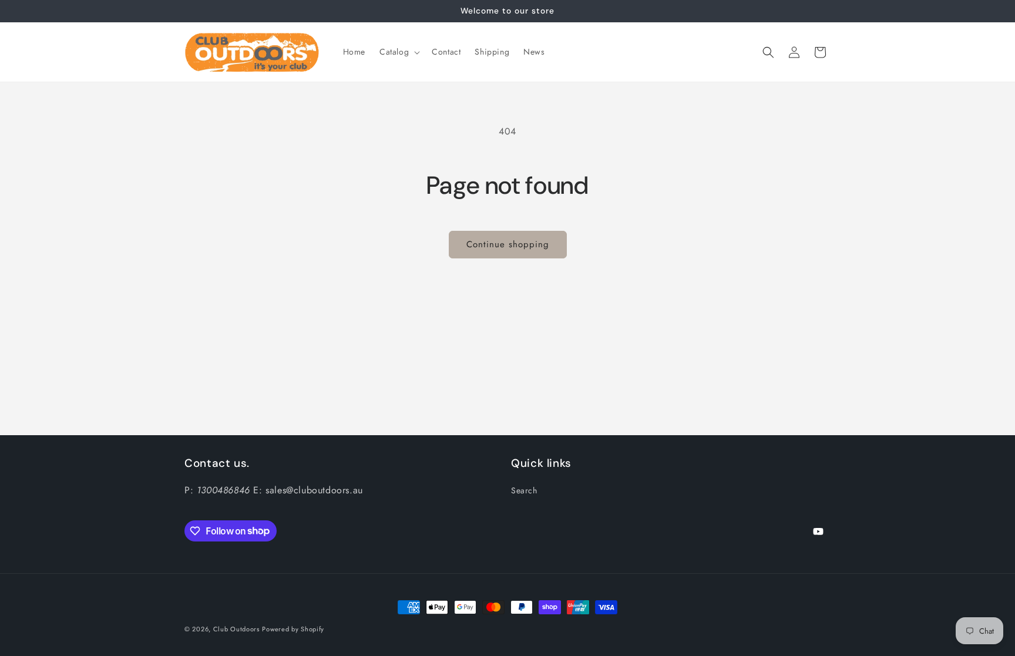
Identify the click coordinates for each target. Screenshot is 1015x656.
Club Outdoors (236, 629)
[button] (398, 51)
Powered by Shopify (293, 629)
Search (524, 490)
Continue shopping (507, 244)
